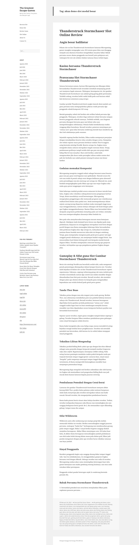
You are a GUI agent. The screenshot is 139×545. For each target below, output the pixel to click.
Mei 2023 (22, 186)
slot (21, 320)
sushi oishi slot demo (100, 524)
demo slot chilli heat (70, 510)
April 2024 (23, 150)
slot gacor (23, 317)
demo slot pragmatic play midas (79, 514)
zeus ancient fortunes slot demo (91, 525)
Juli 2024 (22, 141)
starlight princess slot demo (84, 524)
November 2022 (24, 205)
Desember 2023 (24, 163)
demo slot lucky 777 (95, 512)
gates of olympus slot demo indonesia (98, 518)
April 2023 (23, 189)
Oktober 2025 (24, 93)
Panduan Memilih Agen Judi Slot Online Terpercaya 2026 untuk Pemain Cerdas (30, 252)
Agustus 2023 (24, 176)
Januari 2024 (24, 160)
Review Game (24, 31)
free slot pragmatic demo (92, 516)
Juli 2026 (22, 67)
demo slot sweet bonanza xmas (74, 516)
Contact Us (23, 41)
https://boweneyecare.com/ (28, 324)
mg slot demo (79, 520)
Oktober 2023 (24, 170)
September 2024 (25, 134)
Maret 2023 (23, 192)
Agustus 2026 (24, 64)
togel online (23, 293)
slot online (23, 305)
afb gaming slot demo (100, 502)
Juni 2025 (22, 106)
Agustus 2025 (24, 99)
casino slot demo (77, 508)
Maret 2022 (23, 227)
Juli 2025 (22, 102)
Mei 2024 (22, 147)
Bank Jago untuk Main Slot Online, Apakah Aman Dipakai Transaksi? (29, 245)
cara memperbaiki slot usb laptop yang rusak (87, 506)
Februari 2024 (24, 157)
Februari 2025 (24, 118)
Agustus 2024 (24, 138)
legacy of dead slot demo (67, 520)
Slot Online (23, 34)
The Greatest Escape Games (27, 9)
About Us (22, 38)
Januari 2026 (24, 83)
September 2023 (25, 173)
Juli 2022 (22, 218)
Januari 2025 (24, 122)
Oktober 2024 (24, 131)
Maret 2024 (23, 154)
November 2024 (24, 128)
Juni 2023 (22, 183)
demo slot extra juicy (83, 510)
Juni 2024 (22, 144)
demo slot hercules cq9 (70, 512)
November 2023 (24, 166)
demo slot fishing (95, 510)
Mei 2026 (22, 73)
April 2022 (23, 224)
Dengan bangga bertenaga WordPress (71, 541)
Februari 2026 (24, 80)
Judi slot (22, 332)
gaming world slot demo (78, 518)
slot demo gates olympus (67, 522)
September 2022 (25, 211)
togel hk (22, 297)
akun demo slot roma (80, 504)
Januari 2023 (24, 199)
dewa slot (23, 301)
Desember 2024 (24, 125)
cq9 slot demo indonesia (90, 508)
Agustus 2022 (24, 215)
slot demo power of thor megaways (86, 522)
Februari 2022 (24, 231)
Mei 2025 (22, 109)
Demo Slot (23, 28)
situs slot (22, 290)
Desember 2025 (24, 86)
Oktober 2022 (24, 208)
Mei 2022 (22, 221)
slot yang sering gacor (69, 524)
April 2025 (23, 112)
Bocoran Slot (23, 24)
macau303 (23, 309)
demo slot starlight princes (97, 514)
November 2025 (24, 89)
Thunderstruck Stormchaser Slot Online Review (85, 33)
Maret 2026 (23, 77)
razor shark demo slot (91, 520)
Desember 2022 (24, 202)
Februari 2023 (24, 195)
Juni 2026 (22, 70)
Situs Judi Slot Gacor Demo (82, 502)
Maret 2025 (23, 115)
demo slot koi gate (83, 512)
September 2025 (25, 96)
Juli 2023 (22, 179)
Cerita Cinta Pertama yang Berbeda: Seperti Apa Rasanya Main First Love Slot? (29, 275)
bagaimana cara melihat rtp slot (97, 504)
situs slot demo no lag (105, 520)
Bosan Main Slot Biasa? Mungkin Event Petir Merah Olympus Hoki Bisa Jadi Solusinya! (29, 268)
